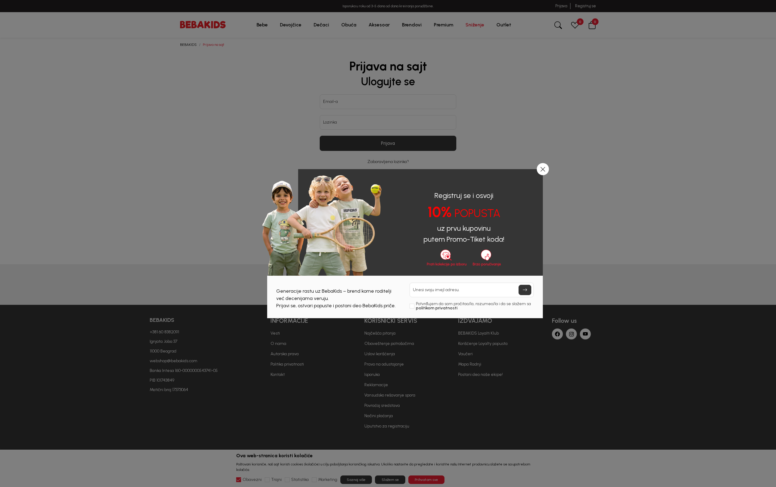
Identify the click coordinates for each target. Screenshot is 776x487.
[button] (543, 169)
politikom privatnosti (437, 308)
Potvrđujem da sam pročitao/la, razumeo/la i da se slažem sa (473, 306)
